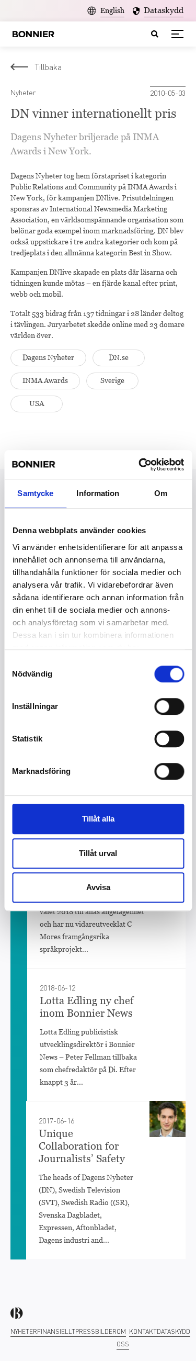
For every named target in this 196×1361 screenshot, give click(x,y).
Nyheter (23, 1331)
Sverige (112, 380)
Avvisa (98, 887)
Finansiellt (56, 1331)
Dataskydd (173, 1331)
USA (36, 403)
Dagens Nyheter (48, 357)
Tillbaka (48, 66)
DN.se (119, 357)
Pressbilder (96, 1331)
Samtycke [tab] (35, 493)
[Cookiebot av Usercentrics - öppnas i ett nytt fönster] (139, 464)
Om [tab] (160, 493)
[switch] (169, 706)
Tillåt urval (98, 853)
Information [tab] (97, 493)
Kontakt (143, 1331)
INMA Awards (45, 380)
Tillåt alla (98, 818)
